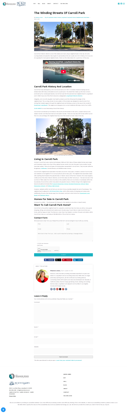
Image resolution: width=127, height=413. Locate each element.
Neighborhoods (79, 17)
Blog (65, 385)
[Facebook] (119, 3)
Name (36, 327)
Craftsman (44, 168)
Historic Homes (57, 17)
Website (36, 346)
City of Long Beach (49, 17)
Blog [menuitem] (43, 3)
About (65, 388)
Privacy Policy (12, 396)
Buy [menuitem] (35, 3)
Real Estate (86, 17)
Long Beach (64, 17)
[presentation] (48, 249)
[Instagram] (124, 3)
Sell (65, 381)
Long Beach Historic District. (74, 96)
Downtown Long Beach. (41, 105)
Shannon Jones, (61, 270)
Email (36, 337)
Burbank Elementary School (77, 184)
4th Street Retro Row (56, 191)
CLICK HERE (37, 108)
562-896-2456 (67, 395)
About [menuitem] (49, 3)
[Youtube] (121, 3)
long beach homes (71, 17)
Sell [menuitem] (39, 3)
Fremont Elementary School (60, 184)
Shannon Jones (39, 17)
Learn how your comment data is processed (68, 360)
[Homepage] (14, 3)
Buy (64, 377)
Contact (66, 392)
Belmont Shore (44, 195)
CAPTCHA (40, 245)
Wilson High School (53, 186)
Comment (37, 302)
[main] (63, 186)
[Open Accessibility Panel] (3, 409)
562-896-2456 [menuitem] (64, 3)
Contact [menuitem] (55, 3)
